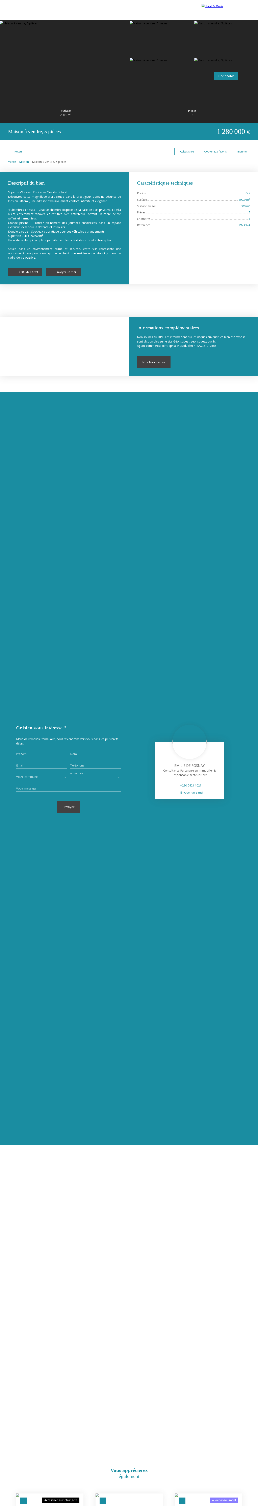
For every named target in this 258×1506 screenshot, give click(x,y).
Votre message (26, 788)
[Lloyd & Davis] (228, 10)
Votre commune (27, 777)
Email (19, 765)
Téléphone (77, 765)
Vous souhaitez (77, 773)
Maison (24, 162)
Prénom (21, 754)
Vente (12, 162)
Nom (73, 754)
